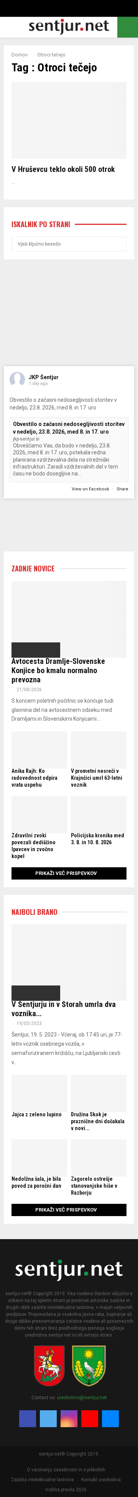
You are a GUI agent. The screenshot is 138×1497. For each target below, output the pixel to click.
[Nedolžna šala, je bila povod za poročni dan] (39, 1158)
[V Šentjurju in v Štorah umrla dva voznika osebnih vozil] (69, 962)
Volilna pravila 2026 (66, 1489)
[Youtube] (89, 1418)
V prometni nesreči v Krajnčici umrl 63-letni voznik (96, 778)
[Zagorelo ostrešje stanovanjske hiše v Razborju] (99, 1158)
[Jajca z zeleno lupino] (39, 1093)
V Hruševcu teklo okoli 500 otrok (63, 169)
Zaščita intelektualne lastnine (42, 1479)
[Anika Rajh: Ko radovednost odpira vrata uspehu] (39, 750)
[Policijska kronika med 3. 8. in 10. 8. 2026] (99, 814)
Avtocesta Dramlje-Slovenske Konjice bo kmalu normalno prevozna (58, 670)
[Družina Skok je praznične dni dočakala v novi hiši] (99, 1093)
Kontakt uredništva (101, 1479)
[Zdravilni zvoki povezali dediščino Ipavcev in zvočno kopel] (39, 814)
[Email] (110, 1418)
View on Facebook (91, 489)
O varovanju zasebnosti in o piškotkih (66, 1469)
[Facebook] (27, 1418)
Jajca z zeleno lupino (37, 1114)
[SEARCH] (119, 244)
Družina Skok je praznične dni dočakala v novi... (98, 1121)
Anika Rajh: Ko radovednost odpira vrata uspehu (35, 778)
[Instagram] (69, 1418)
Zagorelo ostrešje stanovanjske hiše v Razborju (94, 1186)
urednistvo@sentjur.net (82, 1397)
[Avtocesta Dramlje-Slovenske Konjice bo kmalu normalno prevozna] (69, 619)
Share (122, 489)
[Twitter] (48, 1418)
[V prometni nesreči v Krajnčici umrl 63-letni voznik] (99, 750)
